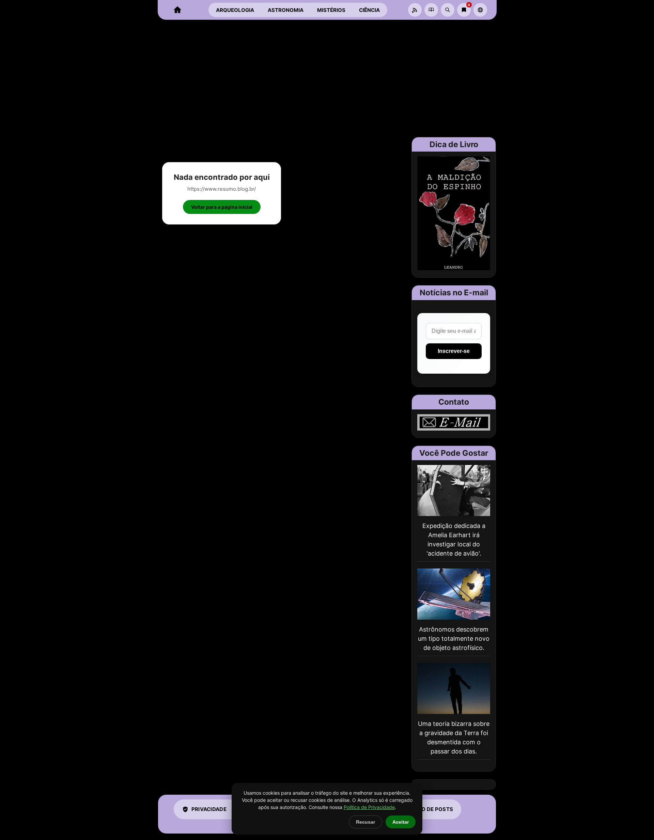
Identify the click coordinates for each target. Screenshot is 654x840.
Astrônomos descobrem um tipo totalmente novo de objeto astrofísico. (453, 638)
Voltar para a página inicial (221, 207)
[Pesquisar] (447, 10)
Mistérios (331, 10)
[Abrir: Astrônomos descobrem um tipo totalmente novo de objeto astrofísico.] (453, 594)
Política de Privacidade (369, 807)
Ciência (369, 10)
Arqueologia (235, 10)
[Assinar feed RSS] (415, 10)
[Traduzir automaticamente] (480, 10)
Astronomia (285, 10)
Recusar (365, 822)
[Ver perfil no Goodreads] (431, 10)
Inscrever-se (454, 351)
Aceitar (400, 822)
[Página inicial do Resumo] (177, 9)
